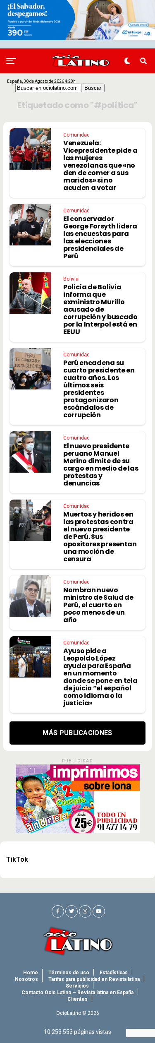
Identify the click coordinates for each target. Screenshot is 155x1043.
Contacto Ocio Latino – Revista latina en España (77, 992)
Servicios (77, 986)
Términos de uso (68, 973)
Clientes (77, 999)
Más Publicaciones (77, 733)
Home (30, 973)
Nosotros (26, 979)
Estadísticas (114, 973)
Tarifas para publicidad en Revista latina (94, 979)
